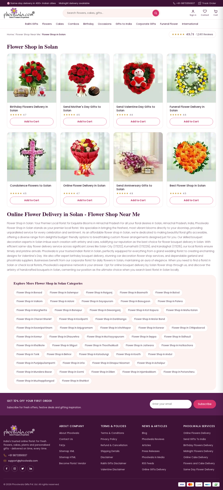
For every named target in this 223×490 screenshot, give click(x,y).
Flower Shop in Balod (167, 292)
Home (10, 34)
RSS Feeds (148, 463)
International (190, 24)
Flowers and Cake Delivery (199, 463)
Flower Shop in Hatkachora (177, 345)
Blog (144, 433)
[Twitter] (23, 468)
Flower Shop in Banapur (68, 310)
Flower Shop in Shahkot (75, 380)
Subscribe (205, 404)
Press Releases (151, 451)
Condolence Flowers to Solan (30, 186)
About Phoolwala (69, 433)
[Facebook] (6, 468)
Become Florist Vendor (72, 463)
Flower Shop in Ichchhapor (115, 327)
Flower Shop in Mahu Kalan (182, 310)
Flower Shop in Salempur (64, 292)
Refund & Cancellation (114, 445)
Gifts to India (124, 24)
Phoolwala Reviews (153, 439)
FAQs (62, 445)
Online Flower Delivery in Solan (84, 186)
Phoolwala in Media (153, 457)
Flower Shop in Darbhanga (110, 319)
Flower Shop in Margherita (32, 310)
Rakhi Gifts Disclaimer (113, 463)
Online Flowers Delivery (197, 433)
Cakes (60, 24)
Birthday (88, 24)
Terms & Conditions (112, 433)
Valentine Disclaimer (113, 469)
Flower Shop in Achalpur (151, 363)
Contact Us (66, 439)
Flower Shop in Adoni (62, 301)
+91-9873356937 (185, 3)
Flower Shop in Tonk (28, 354)
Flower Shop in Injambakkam (139, 372)
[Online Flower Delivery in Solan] (85, 156)
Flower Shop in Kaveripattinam (34, 327)
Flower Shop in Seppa (144, 336)
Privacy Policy (109, 439)
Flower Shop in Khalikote (31, 345)
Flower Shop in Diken (103, 372)
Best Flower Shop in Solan (188, 186)
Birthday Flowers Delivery (198, 445)
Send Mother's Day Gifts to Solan (82, 108)
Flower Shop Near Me (28, 34)
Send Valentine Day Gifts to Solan (135, 108)
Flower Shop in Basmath (134, 292)
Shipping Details (110, 451)
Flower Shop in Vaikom (30, 301)
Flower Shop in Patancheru (179, 372)
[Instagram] (14, 468)
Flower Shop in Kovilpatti (73, 319)
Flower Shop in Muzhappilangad (35, 380)
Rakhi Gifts (31, 24)
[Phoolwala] (28, 430)
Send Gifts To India (194, 439)
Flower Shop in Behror (59, 354)
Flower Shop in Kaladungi (94, 354)
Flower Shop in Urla (74, 363)
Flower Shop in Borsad (29, 292)
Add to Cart (31, 121)
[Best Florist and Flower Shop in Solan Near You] (191, 156)
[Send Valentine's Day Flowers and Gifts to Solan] (138, 78)
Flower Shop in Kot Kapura (143, 310)
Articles (146, 445)
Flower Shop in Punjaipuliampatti (36, 363)
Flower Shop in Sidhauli (177, 336)
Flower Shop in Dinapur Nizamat (111, 363)
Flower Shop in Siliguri (64, 345)
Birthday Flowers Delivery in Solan (29, 108)
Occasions (105, 24)
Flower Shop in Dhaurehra (64, 336)
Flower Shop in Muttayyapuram (105, 336)
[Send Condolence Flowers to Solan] (31, 156)
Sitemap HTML (67, 457)
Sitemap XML (66, 451)
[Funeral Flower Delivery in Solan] (191, 78)
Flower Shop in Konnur (29, 336)
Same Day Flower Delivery (198, 469)
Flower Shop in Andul (160, 354)
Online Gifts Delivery (154, 469)
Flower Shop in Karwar (151, 327)
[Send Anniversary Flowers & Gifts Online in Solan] (138, 156)
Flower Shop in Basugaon (135, 301)
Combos (73, 24)
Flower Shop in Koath (128, 354)
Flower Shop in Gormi (72, 372)
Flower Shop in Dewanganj (105, 310)
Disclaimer (107, 457)
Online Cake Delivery (195, 457)
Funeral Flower (169, 24)
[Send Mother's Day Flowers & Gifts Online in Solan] (85, 78)
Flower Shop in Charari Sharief (34, 319)
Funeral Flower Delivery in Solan (187, 108)
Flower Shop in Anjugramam (76, 327)
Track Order (209, 3)
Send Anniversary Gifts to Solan (134, 187)
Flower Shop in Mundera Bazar (34, 372)
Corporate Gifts (146, 24)
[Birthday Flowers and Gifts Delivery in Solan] (31, 78)
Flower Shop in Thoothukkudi (101, 345)
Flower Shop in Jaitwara (140, 345)
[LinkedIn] (31, 468)
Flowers (47, 24)
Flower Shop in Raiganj (99, 292)
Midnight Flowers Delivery (198, 451)
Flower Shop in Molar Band (149, 319)
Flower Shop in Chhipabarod (188, 327)
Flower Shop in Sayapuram (97, 301)
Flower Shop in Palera (170, 301)
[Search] (155, 13)
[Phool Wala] (19, 13)
